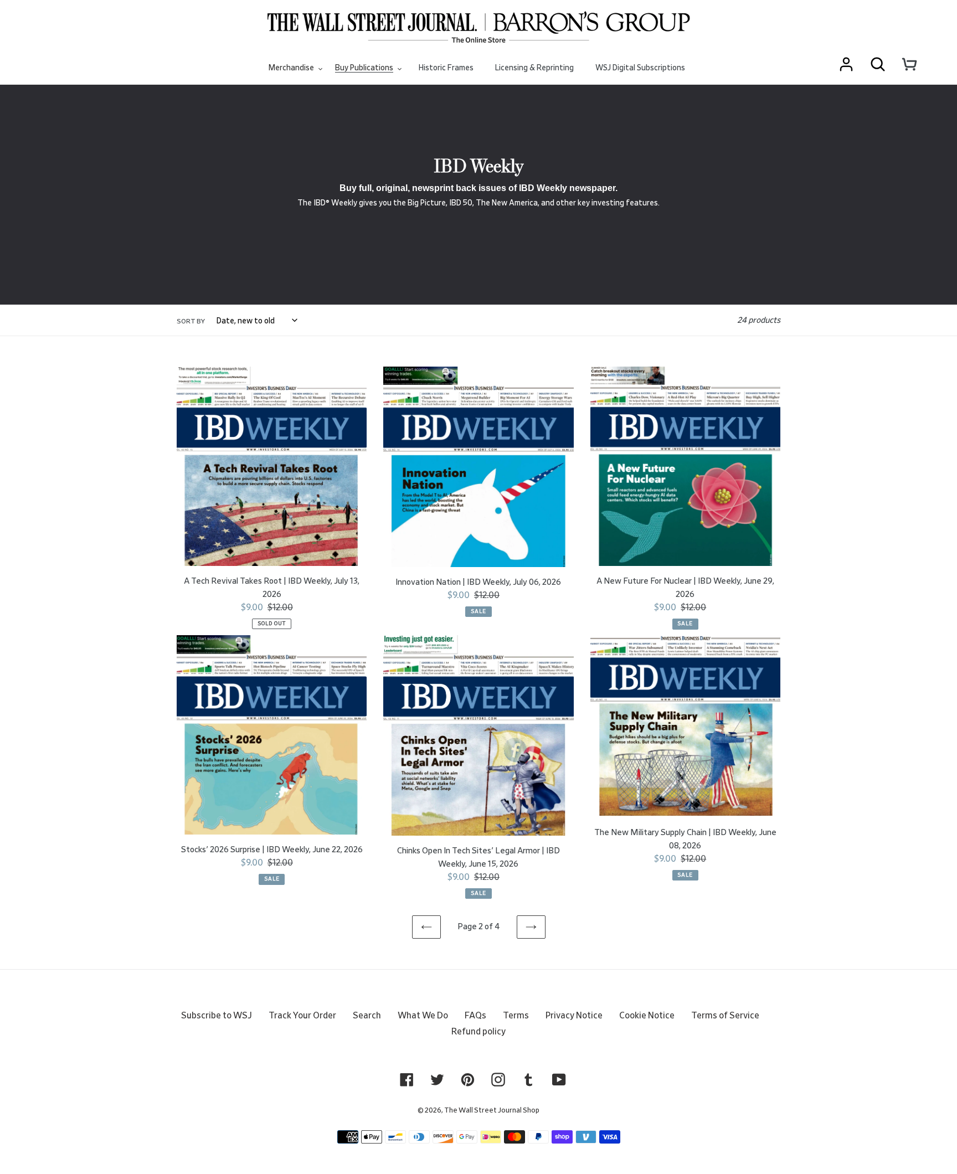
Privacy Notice (574, 1015)
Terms (516, 1015)
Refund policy (478, 1031)
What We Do (423, 1015)
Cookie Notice (647, 1015)
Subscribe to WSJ (216, 1015)
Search (367, 1015)
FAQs (475, 1015)
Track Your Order (302, 1015)
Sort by (191, 321)
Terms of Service (725, 1015)
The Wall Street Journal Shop (491, 1110)
